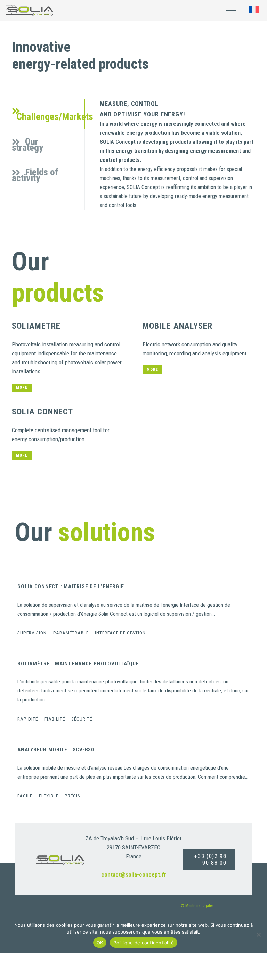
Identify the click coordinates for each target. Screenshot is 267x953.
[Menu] (231, 10)
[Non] (258, 934)
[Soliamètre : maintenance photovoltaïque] (133, 686)
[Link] (29, 10)
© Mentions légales (197, 905)
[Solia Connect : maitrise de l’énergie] (133, 604)
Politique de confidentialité (143, 942)
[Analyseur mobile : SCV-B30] (133, 767)
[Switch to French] (255, 10)
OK (100, 942)
